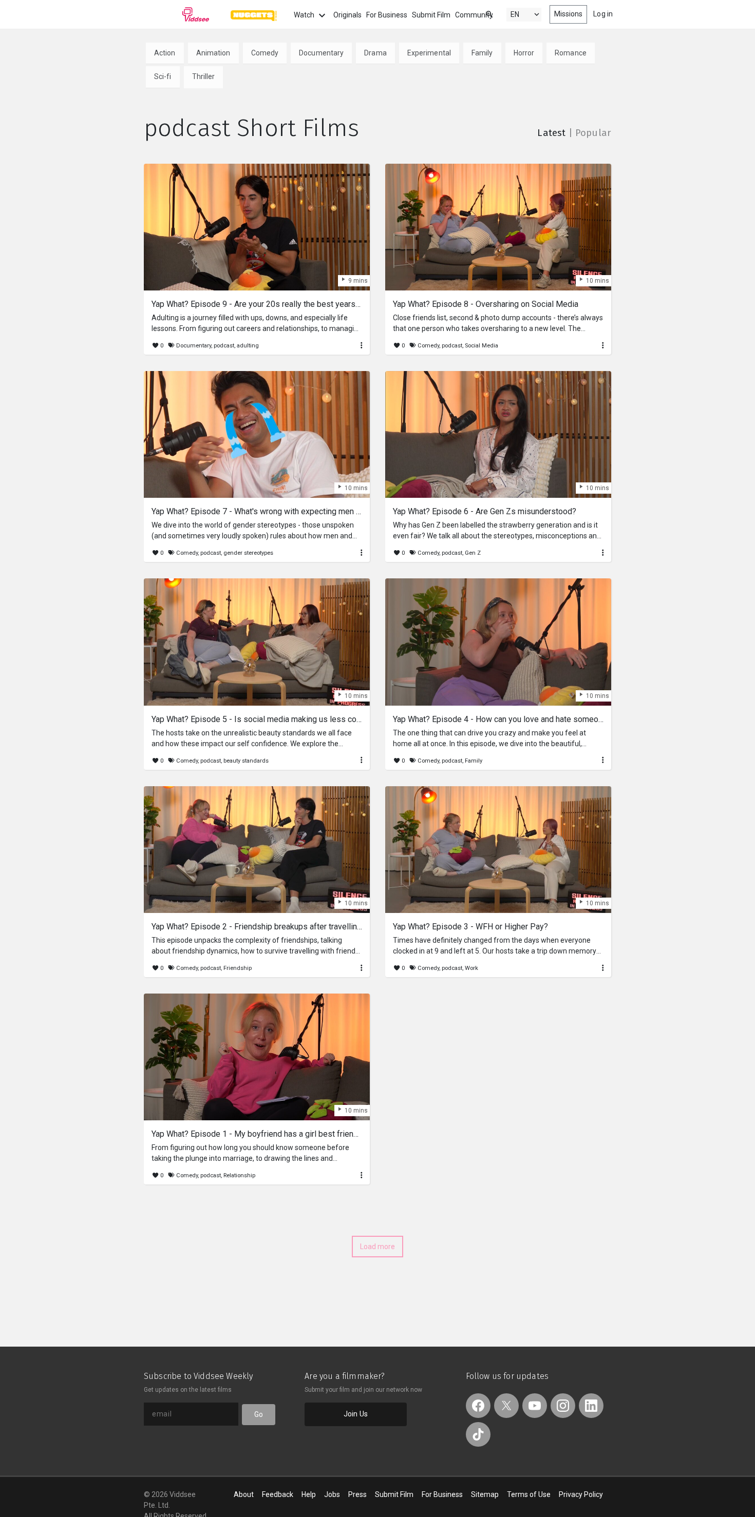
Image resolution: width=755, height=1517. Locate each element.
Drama (375, 53)
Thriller (203, 76)
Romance (571, 53)
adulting (248, 345)
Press (357, 1494)
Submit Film (431, 15)
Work (471, 968)
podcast (224, 345)
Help (308, 1494)
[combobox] (480, 14)
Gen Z (473, 553)
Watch (305, 15)
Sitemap (485, 1494)
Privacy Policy (581, 1494)
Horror (524, 53)
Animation (213, 53)
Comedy (265, 53)
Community (474, 15)
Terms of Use (529, 1494)
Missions (568, 14)
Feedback (277, 1494)
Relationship (239, 1175)
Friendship (237, 968)
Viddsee (176, 14)
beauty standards (246, 760)
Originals (347, 15)
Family (482, 53)
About (244, 1494)
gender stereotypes (248, 553)
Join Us (356, 1414)
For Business (386, 15)
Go (258, 1414)
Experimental (429, 53)
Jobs (332, 1494)
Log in (603, 14)
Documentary (321, 53)
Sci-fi (163, 76)
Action (165, 53)
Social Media (481, 345)
